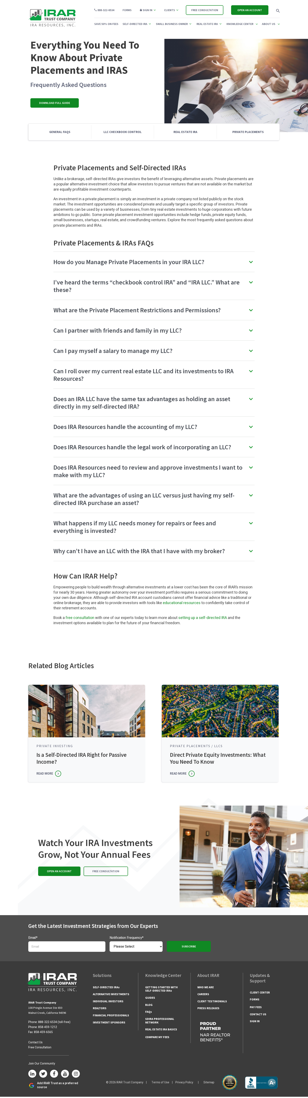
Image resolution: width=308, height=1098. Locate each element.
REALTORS (99, 1008)
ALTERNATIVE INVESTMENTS (111, 994)
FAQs (148, 1012)
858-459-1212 (47, 1027)
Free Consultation (204, 10)
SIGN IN (255, 1021)
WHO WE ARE (205, 987)
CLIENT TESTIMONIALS (212, 1001)
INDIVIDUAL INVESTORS (108, 1001)
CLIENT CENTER (260, 992)
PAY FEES (256, 1007)
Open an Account (249, 10)
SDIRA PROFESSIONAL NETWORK (159, 1020)
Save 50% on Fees (106, 24)
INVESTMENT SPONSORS (109, 1022)
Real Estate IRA (207, 24)
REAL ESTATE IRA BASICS (161, 1029)
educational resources (182, 603)
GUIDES (150, 998)
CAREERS (203, 994)
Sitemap (208, 1082)
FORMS (254, 999)
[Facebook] (54, 1074)
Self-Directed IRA (135, 24)
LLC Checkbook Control (123, 132)
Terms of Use (160, 1082)
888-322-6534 (105, 10)
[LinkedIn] (32, 1074)
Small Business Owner (172, 24)
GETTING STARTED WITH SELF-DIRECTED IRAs (161, 989)
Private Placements (248, 132)
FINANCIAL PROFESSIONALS (111, 1015)
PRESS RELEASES (208, 1008)
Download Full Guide (54, 103)
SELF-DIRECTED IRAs (106, 987)
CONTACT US (258, 1014)
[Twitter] (43, 1074)
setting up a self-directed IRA (202, 618)
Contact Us (35, 1042)
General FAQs (59, 132)
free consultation (80, 618)
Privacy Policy (184, 1082)
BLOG (149, 1005)
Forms (127, 10)
